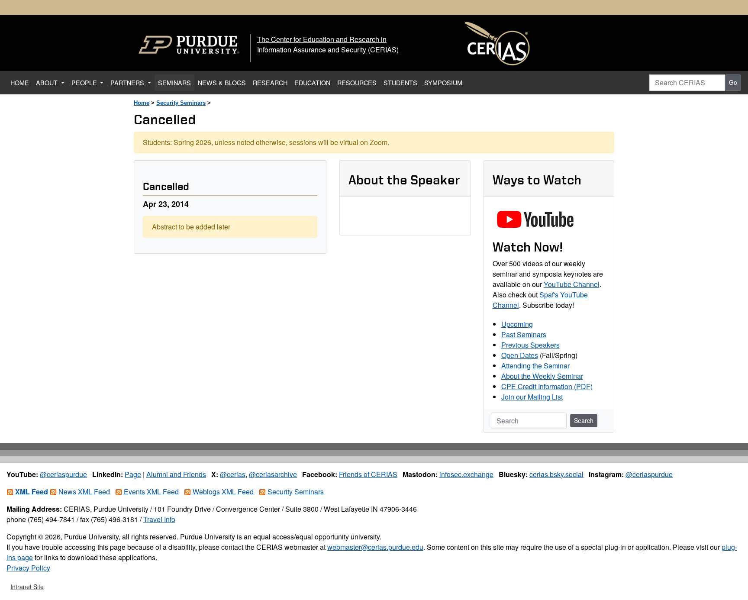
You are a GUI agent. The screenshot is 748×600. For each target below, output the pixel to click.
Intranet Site (27, 586)
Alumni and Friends (176, 474)
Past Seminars (523, 334)
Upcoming (517, 324)
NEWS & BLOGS (222, 82)
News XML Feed (83, 492)
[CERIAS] (497, 44)
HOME (21, 82)
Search (583, 420)
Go (733, 82)
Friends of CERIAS (368, 474)
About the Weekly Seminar (542, 376)
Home (141, 103)
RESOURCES (357, 82)
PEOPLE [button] (85, 82)
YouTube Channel (572, 284)
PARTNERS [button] (128, 82)
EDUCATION (312, 82)
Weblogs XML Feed (222, 492)
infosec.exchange (466, 474)
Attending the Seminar (535, 366)
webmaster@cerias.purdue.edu (375, 547)
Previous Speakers (530, 345)
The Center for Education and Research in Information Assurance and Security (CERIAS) (328, 44)
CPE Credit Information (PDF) (547, 386)
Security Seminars (181, 103)
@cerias (232, 474)
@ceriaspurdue (63, 474)
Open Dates (519, 355)
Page (133, 474)
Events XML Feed (150, 492)
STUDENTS (400, 82)
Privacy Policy (28, 568)
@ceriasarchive (273, 474)
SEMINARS (174, 82)
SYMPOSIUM (443, 82)
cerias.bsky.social (556, 474)
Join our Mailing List (532, 397)
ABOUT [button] (47, 82)
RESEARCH (270, 82)
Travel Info (159, 519)
